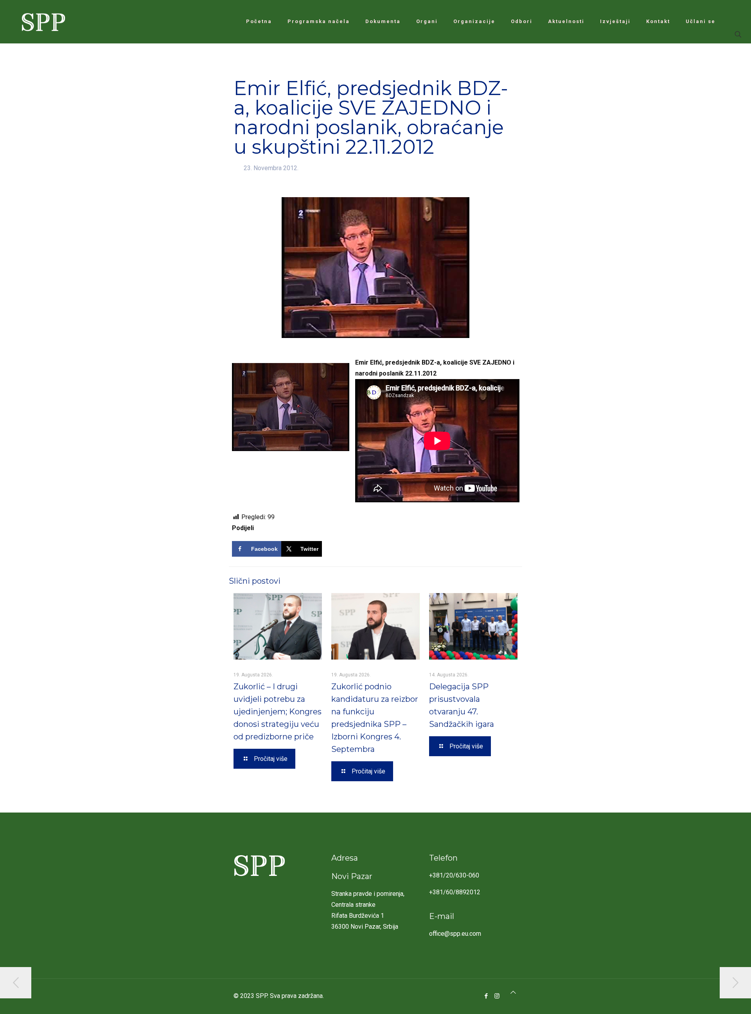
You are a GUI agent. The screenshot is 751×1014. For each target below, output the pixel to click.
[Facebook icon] (486, 996)
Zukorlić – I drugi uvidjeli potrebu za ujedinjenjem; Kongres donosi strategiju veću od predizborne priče (278, 711)
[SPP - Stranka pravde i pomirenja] (41, 21)
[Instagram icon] (497, 996)
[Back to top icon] (513, 992)
